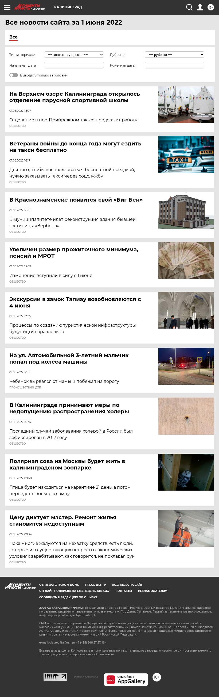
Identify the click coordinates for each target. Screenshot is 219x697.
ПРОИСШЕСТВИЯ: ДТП (25, 387)
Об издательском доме (59, 585)
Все (13, 37)
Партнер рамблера (85, 677)
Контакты (124, 591)
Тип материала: (22, 55)
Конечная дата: (122, 65)
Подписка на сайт (127, 585)
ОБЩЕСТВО (17, 126)
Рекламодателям (152, 591)
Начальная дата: (23, 65)
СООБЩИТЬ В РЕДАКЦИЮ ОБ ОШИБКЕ (68, 597)
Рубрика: (117, 55)
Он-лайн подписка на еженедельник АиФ (74, 591)
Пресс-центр (95, 585)
